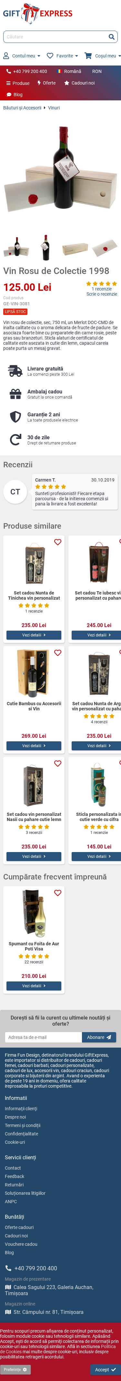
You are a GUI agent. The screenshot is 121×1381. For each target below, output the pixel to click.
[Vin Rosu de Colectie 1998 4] (105, 248)
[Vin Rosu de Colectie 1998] (60, 172)
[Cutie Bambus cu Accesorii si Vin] (33, 673)
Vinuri (54, 107)
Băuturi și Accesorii (22, 107)
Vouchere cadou (21, 1244)
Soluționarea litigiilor (25, 1193)
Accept (102, 1369)
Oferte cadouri (19, 1227)
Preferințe (12, 1369)
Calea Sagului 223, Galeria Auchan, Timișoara (49, 1290)
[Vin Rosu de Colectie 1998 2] (46, 248)
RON (97, 71)
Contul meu (23, 55)
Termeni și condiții (22, 1125)
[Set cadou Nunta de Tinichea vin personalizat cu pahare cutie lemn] (33, 563)
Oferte (49, 83)
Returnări (14, 1184)
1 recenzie (102, 288)
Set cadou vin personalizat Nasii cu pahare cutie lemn (34, 817)
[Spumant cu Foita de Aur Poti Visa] (33, 913)
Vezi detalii (31, 635)
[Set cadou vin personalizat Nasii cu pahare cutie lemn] (33, 784)
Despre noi (15, 1117)
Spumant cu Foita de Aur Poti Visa (34, 946)
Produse (21, 83)
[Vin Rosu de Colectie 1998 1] (16, 248)
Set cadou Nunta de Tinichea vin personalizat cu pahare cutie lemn (34, 595)
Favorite (64, 55)
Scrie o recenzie (101, 294)
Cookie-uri (15, 1142)
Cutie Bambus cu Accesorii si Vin (34, 706)
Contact (13, 1168)
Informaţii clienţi (21, 1108)
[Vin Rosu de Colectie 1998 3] (75, 248)
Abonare (95, 1037)
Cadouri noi (83, 83)
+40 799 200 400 (30, 71)
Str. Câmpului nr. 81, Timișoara (49, 1312)
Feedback (14, 1176)
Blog (18, 94)
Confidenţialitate (21, 1133)
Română (72, 71)
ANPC (11, 1201)
